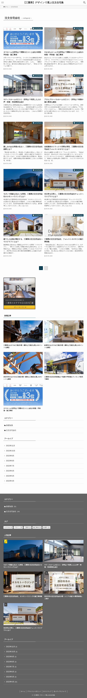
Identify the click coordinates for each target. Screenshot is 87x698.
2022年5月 (10, 476)
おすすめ (8, 527)
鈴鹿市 (46, 527)
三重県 (28, 527)
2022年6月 (10, 471)
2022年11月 (10, 446)
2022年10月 (10, 451)
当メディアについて (60, 691)
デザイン (18, 527)
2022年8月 (10, 461)
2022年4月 (10, 481)
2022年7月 (10, 466)
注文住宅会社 (11, 430)
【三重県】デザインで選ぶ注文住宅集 (43, 2)
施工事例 (37, 527)
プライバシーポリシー (34, 691)
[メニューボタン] (2, 2)
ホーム (23, 691)
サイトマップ (47, 691)
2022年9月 (10, 456)
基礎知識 (9, 425)
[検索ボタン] (84, 2)
